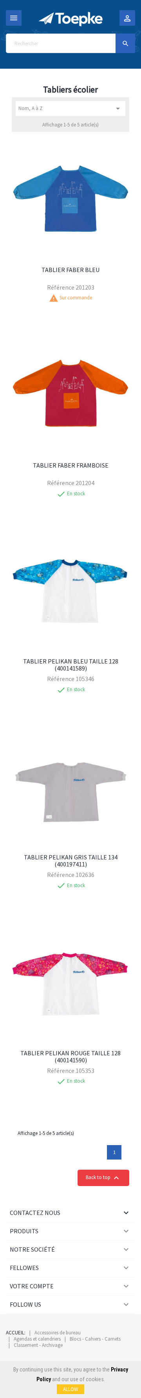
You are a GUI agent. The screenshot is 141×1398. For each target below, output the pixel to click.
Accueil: (15, 1332)
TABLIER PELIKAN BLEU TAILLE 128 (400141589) (70, 664)
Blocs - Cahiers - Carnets (95, 1339)
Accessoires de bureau (57, 1332)
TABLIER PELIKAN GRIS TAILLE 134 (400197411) (71, 860)
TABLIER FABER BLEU (70, 270)
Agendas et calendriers (37, 1339)
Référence (60, 287)
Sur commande (76, 298)
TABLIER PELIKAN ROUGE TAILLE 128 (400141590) (70, 1056)
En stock (76, 494)
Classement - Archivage (38, 1345)
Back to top (103, 1178)
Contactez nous (35, 1213)
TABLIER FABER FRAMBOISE (70, 465)
